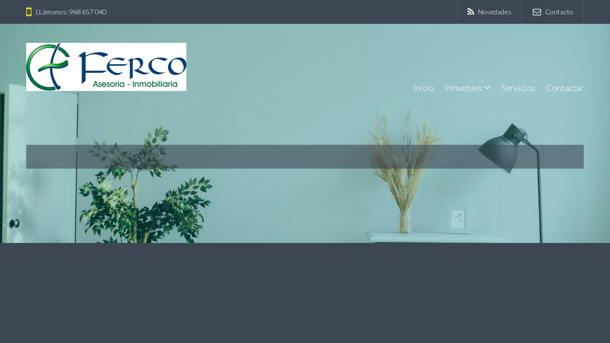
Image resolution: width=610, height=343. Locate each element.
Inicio (424, 87)
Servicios (518, 87)
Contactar (565, 87)
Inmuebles (463, 87)
